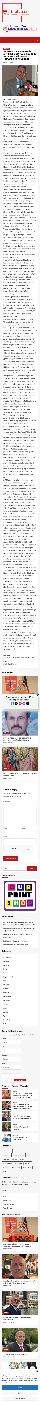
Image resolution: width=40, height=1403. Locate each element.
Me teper (6, 984)
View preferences (20, 1398)
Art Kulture (7, 957)
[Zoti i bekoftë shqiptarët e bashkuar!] (6, 1126)
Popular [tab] (14, 1086)
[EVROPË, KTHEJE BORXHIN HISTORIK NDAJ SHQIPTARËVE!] (6, 1116)
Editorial (6, 48)
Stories (5, 1012)
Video (5, 1024)
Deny (20, 1393)
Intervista (6, 973)
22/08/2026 (9, 743)
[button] (37, 1371)
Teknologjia (7, 1020)
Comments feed (8, 1204)
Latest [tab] (6, 1086)
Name (5, 828)
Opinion (6, 992)
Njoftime (6, 988)
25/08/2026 (9, 1249)
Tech (4, 1016)
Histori (5, 969)
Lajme (5, 981)
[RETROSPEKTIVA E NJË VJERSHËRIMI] (6, 1137)
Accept (20, 1388)
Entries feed (7, 1200)
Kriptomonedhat (8, 977)
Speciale (6, 1004)
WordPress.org (8, 1208)
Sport (5, 1008)
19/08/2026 (9, 778)
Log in (5, 1196)
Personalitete (7, 996)
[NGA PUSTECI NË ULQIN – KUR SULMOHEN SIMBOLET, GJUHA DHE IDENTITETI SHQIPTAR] (6, 1094)
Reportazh (6, 1000)
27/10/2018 (10, 62)
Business (6, 961)
